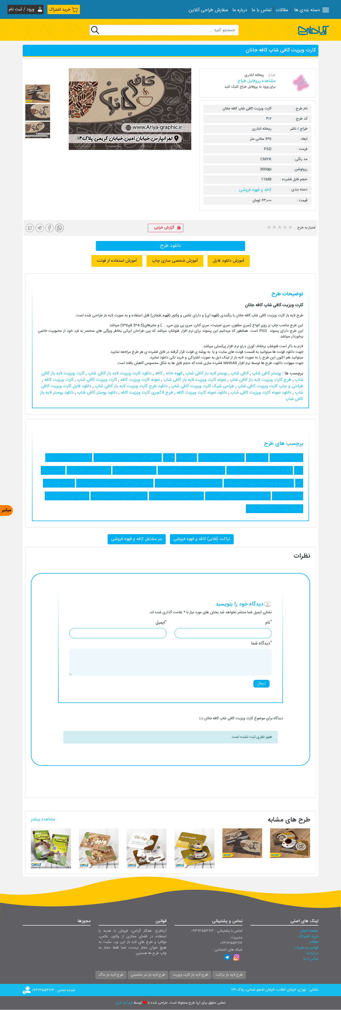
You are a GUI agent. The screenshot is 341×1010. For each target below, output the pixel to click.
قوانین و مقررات (306, 947)
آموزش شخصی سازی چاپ (175, 260)
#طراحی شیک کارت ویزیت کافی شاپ (189, 483)
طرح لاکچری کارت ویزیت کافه (146, 392)
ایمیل (161, 623)
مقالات (282, 10)
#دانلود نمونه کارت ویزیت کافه (176, 496)
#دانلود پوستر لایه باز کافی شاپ (274, 508)
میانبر (6, 510)
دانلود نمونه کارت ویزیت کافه (201, 392)
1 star (268, 228)
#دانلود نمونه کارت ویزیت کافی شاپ (238, 496)
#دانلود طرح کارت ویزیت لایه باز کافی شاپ (115, 483)
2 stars (274, 228)
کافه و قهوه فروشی (255, 190)
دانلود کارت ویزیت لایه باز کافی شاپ (119, 373)
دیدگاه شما (261, 643)
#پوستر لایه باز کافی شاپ (221, 457)
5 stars (290, 228)
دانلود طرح (170, 246)
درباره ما (239, 10)
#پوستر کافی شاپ (286, 457)
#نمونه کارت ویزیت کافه (134, 470)
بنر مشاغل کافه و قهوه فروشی (136, 539)
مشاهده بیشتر (43, 819)
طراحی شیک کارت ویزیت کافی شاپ (202, 386)
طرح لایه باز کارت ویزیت (190, 975)
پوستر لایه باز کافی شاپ (205, 373)
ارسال (261, 683)
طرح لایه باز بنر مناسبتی (148, 975)
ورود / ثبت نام (22, 9)
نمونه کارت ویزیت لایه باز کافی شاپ (194, 379)
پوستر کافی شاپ (266, 373)
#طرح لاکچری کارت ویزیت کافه (119, 496)
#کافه (169, 457)
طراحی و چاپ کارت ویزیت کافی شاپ (269, 386)
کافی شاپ (239, 373)
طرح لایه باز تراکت (229, 975)
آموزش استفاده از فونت (117, 260)
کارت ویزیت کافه (58, 379)
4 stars (284, 228)
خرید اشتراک (60, 9)
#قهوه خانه (186, 457)
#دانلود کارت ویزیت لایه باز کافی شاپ (127, 457)
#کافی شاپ (257, 457)
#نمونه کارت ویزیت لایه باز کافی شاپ (191, 470)
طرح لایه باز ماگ (111, 975)
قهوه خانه (173, 373)
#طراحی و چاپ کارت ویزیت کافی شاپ (259, 483)
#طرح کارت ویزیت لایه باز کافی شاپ (259, 470)
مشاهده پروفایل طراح (256, 81)
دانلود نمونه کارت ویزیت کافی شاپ (260, 392)
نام (268, 623)
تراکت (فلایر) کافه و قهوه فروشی (201, 539)
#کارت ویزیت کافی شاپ (88, 470)
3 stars (279, 228)
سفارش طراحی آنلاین (208, 10)
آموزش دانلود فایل (228, 260)
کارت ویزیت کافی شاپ (96, 379)
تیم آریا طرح (124, 1003)
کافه (158, 373)
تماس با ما (261, 10)
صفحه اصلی (309, 931)
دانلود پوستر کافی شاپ (96, 392)
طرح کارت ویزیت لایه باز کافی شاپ (259, 379)
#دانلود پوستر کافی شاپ (67, 496)
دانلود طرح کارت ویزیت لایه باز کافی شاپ (131, 386)
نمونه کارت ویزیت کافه (139, 379)
